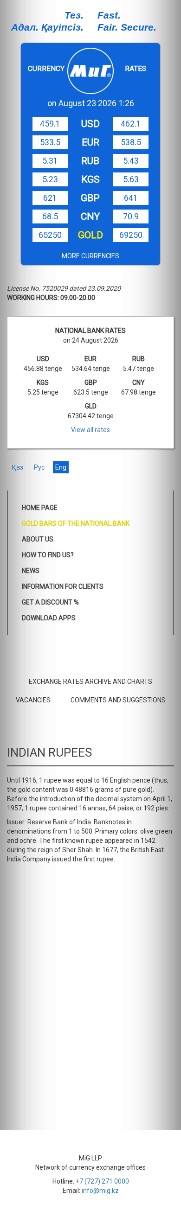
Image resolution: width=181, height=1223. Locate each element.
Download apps (49, 618)
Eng (60, 467)
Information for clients (62, 586)
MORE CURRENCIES (90, 256)
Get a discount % (50, 602)
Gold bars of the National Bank (75, 523)
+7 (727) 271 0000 (102, 1181)
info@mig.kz (100, 1190)
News (30, 570)
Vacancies (33, 700)
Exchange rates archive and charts (90, 681)
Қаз (17, 467)
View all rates (90, 429)
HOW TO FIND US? (48, 555)
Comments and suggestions (118, 700)
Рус (39, 467)
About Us (37, 539)
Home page (40, 507)
